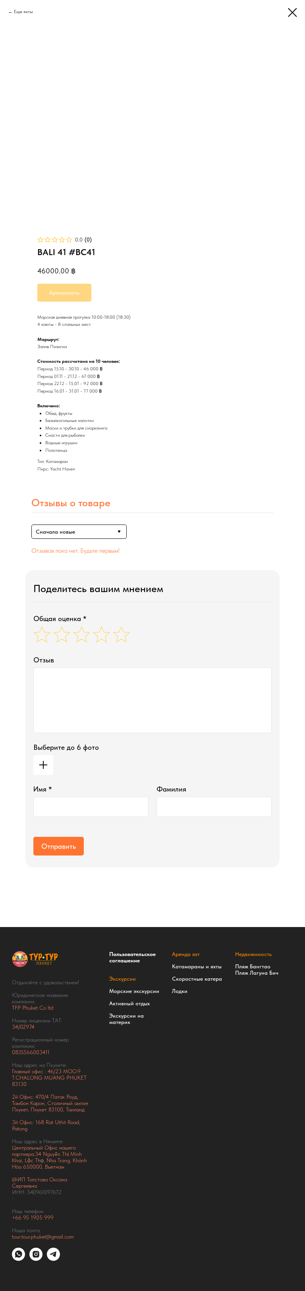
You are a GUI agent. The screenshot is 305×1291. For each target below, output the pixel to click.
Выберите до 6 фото (66, 747)
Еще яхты (23, 11)
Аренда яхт (186, 954)
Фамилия (171, 789)
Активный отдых (129, 1003)
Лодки (179, 991)
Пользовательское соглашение (132, 957)
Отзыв (43, 660)
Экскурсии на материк (126, 1018)
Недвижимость (253, 954)
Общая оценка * (60, 618)
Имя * (42, 789)
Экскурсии (122, 979)
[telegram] (53, 1258)
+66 (17, 1217)
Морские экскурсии (134, 991)
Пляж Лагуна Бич (256, 973)
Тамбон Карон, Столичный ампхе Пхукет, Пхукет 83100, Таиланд (50, 1106)
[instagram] (35, 1258)
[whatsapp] (18, 1258)
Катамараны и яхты (197, 966)
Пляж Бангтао (252, 966)
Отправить (58, 846)
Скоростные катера (197, 979)
